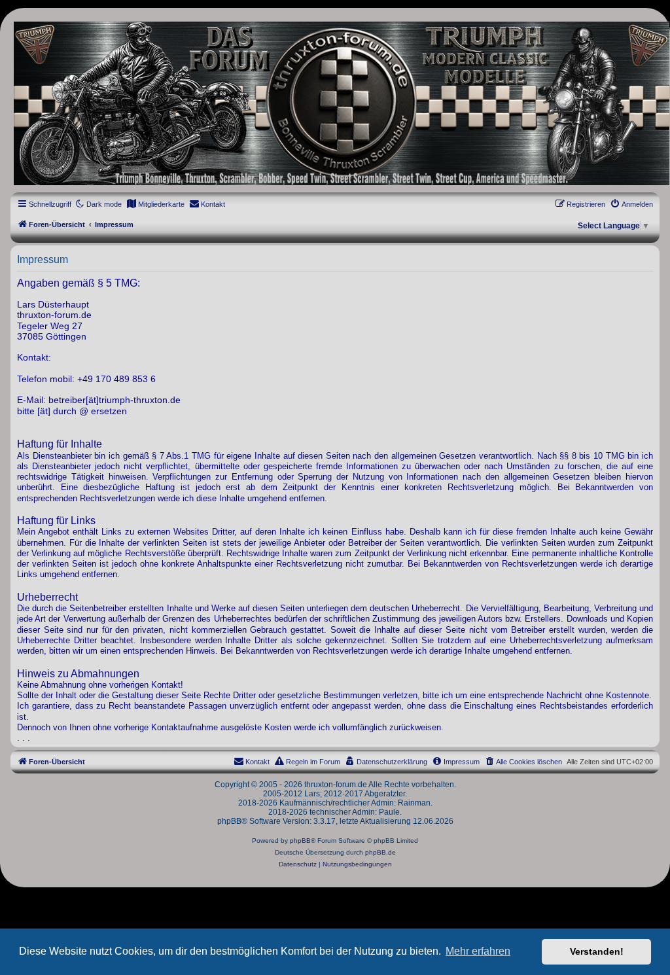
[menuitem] (155, 204)
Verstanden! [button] (597, 951)
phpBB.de (380, 852)
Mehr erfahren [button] (478, 951)
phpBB (300, 840)
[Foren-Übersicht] (335, 103)
